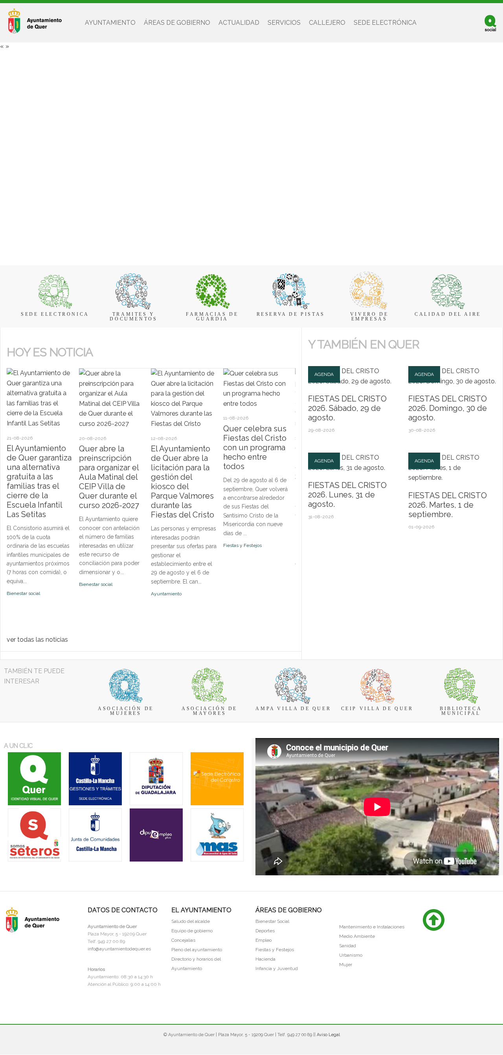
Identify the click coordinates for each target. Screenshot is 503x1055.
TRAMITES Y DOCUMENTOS (133, 316)
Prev (11, 365)
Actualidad (238, 22)
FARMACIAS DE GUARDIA (212, 316)
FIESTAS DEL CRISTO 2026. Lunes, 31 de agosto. (347, 495)
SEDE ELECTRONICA (55, 314)
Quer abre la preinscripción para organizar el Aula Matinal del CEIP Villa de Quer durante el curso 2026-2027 (109, 477)
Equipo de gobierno (192, 930)
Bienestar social (23, 593)
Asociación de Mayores (209, 711)
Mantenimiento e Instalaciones (371, 927)
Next (18, 365)
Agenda (324, 374)
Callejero (327, 22)
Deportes (265, 930)
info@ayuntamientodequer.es (119, 949)
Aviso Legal (328, 1034)
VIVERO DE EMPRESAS (369, 316)
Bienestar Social (272, 921)
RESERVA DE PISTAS (291, 314)
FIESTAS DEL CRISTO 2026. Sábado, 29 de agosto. (347, 408)
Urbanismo (350, 955)
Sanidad (347, 945)
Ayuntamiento (110, 22)
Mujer (345, 964)
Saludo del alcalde (190, 921)
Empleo (263, 940)
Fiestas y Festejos (242, 545)
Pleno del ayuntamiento (196, 949)
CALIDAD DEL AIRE (448, 314)
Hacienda (265, 959)
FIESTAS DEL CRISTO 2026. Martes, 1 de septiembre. (447, 505)
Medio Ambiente (357, 936)
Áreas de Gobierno (177, 22)
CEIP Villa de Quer (377, 708)
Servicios (284, 22)
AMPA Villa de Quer (293, 708)
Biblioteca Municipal (461, 711)
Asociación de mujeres (126, 711)
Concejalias (183, 940)
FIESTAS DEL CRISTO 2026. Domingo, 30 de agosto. (447, 408)
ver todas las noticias (37, 639)
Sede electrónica (385, 22)
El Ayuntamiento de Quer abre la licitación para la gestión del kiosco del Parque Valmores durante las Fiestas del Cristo (182, 481)
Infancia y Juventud (276, 968)
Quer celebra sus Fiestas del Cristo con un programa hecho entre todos (254, 447)
